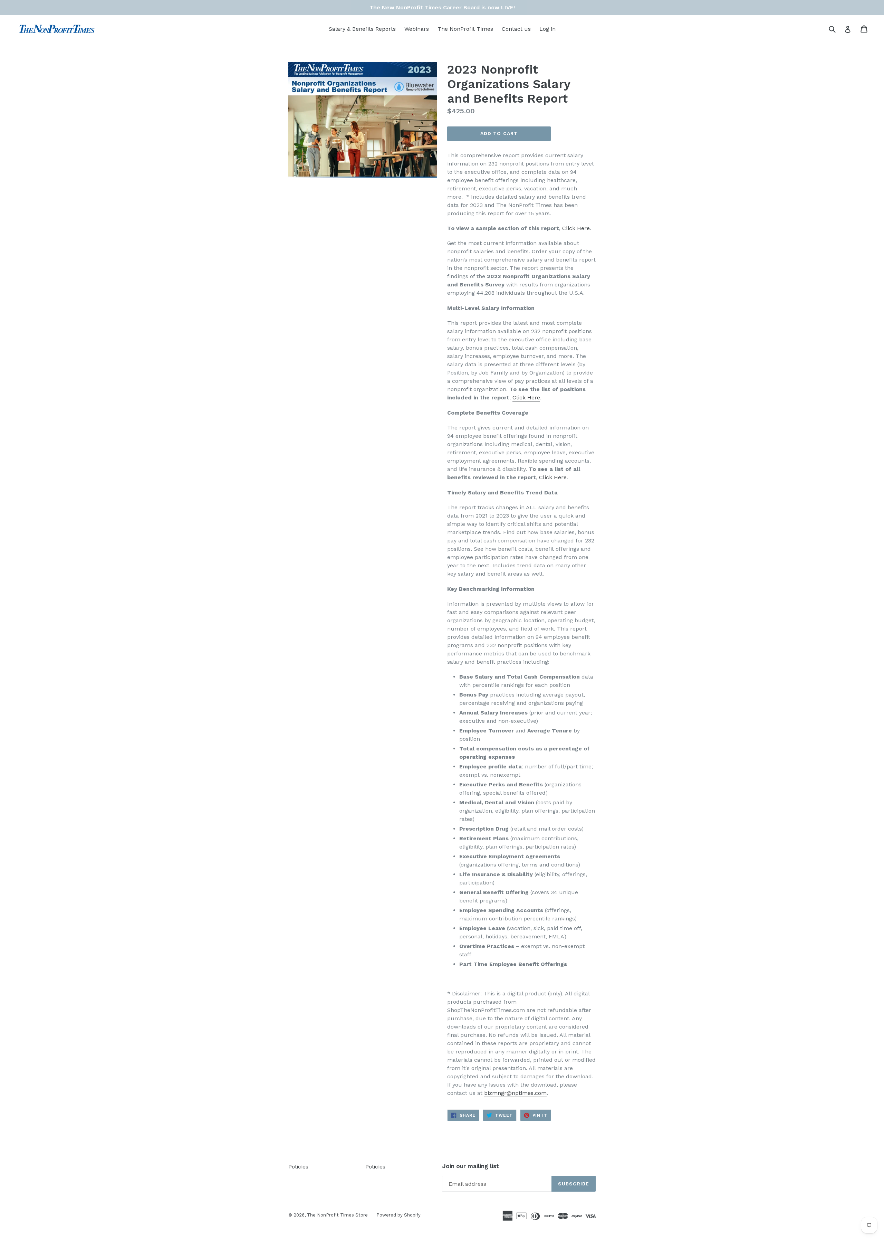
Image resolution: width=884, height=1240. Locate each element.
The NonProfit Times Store (337, 1215)
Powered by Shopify (398, 1215)
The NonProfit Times (465, 29)
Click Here (526, 397)
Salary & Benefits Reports (362, 29)
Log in (547, 29)
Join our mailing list (470, 1166)
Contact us (516, 29)
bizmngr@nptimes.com (515, 1093)
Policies (298, 1166)
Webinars (416, 29)
